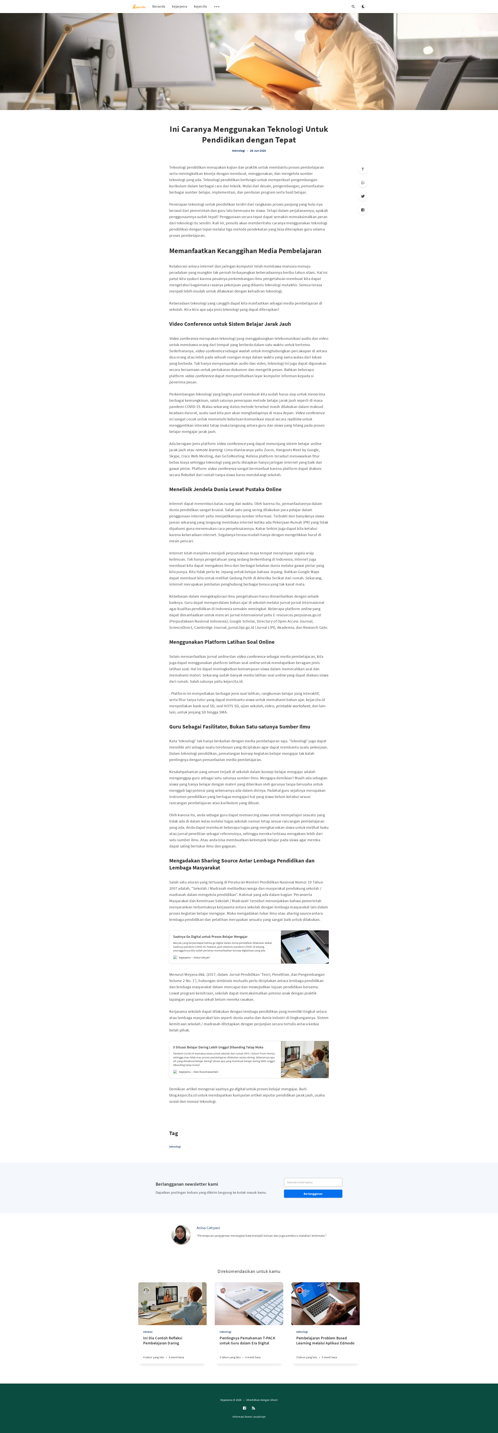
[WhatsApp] (363, 183)
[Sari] (299, 1290)
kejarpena (179, 6)
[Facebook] (363, 210)
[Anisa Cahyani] (181, 1235)
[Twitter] (363, 196)
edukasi (148, 1331)
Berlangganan (313, 1194)
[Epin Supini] (146, 1290)
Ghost (274, 1400)
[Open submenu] (217, 7)
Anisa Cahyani (208, 1227)
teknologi (238, 150)
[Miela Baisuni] (223, 1290)
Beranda (158, 6)
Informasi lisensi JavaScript (249, 1416)
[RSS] (253, 1408)
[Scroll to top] (363, 169)
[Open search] (353, 7)
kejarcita (200, 6)
